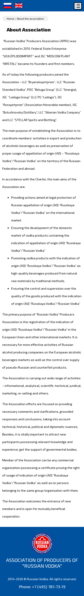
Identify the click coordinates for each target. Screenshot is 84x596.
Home (10, 18)
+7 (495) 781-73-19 (48, 586)
